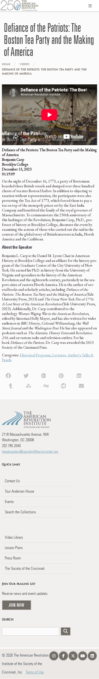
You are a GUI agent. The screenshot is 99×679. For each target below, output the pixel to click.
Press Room (13, 558)
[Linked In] (79, 375)
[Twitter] (26, 375)
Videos (24, 64)
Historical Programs (35, 355)
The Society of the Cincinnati (25, 568)
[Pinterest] (61, 375)
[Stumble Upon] (28, 385)
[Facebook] (8, 375)
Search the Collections (20, 512)
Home (6, 64)
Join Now (17, 605)
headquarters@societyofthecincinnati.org (30, 451)
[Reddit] (63, 385)
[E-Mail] (81, 385)
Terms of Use (35, 672)
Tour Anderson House (19, 491)
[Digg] (46, 385)
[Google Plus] (43, 375)
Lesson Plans (14, 547)
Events (9, 501)
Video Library (14, 537)
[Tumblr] (10, 385)
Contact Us (12, 481)
